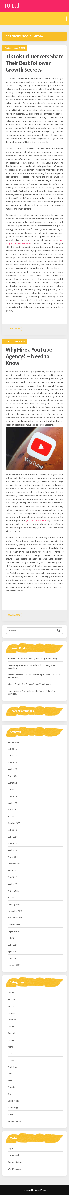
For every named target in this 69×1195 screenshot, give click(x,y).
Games (11, 1026)
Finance (11, 1013)
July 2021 (12, 938)
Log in (10, 1149)
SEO (10, 1080)
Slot (9, 1094)
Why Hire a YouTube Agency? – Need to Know (29, 356)
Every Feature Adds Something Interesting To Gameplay (32, 659)
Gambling (12, 1020)
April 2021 (12, 952)
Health (11, 1040)
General (11, 1033)
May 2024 (12, 796)
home (10, 1047)
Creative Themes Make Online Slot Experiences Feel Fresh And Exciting (34, 676)
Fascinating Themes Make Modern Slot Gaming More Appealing (31, 666)
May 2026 (12, 762)
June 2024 (12, 789)
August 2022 (13, 870)
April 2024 (12, 803)
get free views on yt (36, 520)
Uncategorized (14, 1121)
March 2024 (13, 810)
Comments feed (15, 1162)
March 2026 (13, 776)
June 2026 (12, 756)
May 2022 (12, 877)
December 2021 (15, 911)
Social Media (14, 329)
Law (10, 1053)
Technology (13, 1108)
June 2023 (12, 837)
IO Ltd (12, 6)
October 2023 (14, 823)
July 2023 (12, 830)
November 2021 (15, 918)
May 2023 (12, 844)
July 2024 (12, 783)
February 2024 (14, 816)
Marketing (12, 1067)
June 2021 (12, 945)
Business (12, 999)
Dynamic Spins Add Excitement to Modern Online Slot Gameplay (31, 692)
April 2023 (12, 850)
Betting (11, 993)
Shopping (12, 1087)
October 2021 (14, 924)
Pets (10, 1074)
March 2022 (13, 891)
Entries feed (13, 1155)
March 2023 (13, 857)
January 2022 (14, 904)
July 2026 (12, 749)
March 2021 (13, 958)
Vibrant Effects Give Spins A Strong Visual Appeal (29, 684)
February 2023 (14, 864)
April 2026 (12, 769)
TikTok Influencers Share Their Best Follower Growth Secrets (34, 63)
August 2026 (13, 742)
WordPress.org (14, 1169)
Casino (11, 1006)
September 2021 (15, 931)
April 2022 (12, 884)
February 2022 (14, 898)
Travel (10, 1114)
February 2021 (14, 965)
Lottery (11, 1060)
